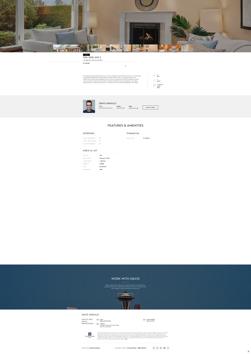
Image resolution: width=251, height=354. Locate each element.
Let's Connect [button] (125, 295)
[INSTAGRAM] (157, 348)
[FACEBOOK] (154, 348)
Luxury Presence (94, 348)
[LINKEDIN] (161, 348)
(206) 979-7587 (121, 108)
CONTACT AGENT (150, 107)
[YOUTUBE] (164, 348)
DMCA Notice (142, 348)
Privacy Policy (131, 348)
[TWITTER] (168, 348)
